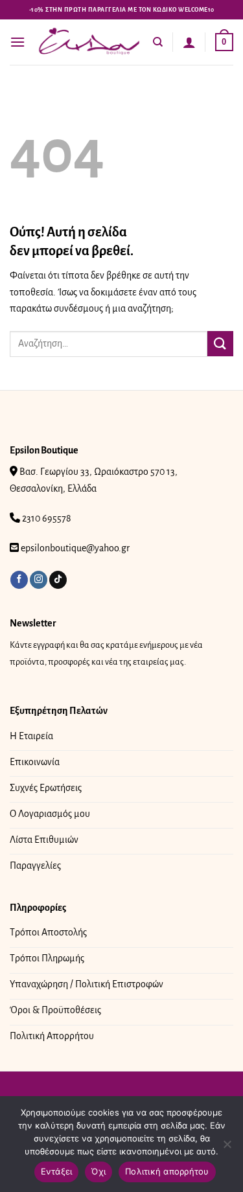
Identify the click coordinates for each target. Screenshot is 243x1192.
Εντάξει (57, 1171)
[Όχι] (226, 1148)
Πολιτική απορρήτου (167, 1171)
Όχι (98, 1171)
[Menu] (17, 42)
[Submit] (220, 343)
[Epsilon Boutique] (89, 42)
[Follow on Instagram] (38, 580)
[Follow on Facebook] (19, 580)
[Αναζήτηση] (158, 42)
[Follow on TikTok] (58, 580)
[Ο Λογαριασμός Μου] (189, 42)
